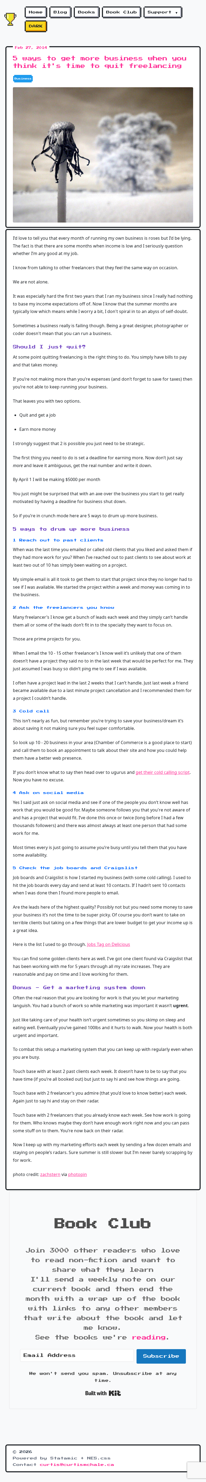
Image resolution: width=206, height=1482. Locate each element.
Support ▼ (163, 12)
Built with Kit (103, 1393)
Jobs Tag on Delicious (108, 944)
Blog (60, 12)
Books (86, 12)
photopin (77, 1174)
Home (36, 12)
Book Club (121, 12)
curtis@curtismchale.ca (77, 1464)
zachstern (50, 1174)
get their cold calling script (163, 772)
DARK (36, 26)
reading (149, 1337)
